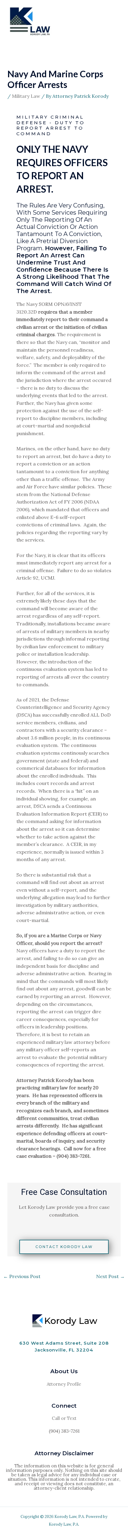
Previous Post (21, 1276)
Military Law (26, 96)
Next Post (110, 1276)
